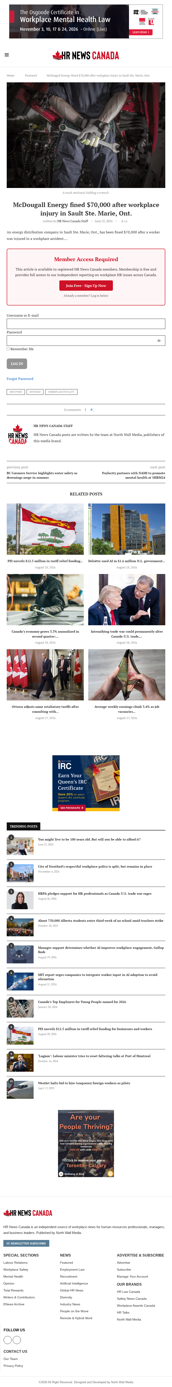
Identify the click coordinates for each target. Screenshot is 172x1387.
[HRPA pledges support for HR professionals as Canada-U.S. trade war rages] (20, 900)
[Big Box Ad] (86, 1112)
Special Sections (21, 1255)
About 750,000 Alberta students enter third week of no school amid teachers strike (100, 920)
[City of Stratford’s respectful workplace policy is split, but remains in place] (20, 873)
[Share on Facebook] (98, 410)
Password (14, 332)
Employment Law (72, 1269)
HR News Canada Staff (72, 221)
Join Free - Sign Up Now (86, 285)
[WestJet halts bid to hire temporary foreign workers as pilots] (20, 1090)
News (65, 1255)
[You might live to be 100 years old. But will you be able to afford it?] (20, 846)
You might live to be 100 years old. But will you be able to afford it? (89, 839)
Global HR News (71, 1290)
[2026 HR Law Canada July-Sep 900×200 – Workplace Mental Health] (86, 6)
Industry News (70, 1304)
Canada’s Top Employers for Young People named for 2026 (82, 1002)
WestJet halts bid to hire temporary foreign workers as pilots (84, 1083)
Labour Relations (15, 1262)
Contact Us (15, 1351)
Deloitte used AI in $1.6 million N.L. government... (126, 561)
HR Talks (123, 1312)
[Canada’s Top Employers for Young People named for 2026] (20, 1009)
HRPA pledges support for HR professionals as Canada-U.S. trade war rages (94, 893)
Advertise (123, 1262)
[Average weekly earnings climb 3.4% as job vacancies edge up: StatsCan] (126, 674)
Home (10, 75)
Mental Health (13, 1276)
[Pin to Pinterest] (104, 410)
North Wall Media (129, 1319)
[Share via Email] (108, 410)
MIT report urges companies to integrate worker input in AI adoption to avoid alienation (97, 977)
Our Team (11, 1358)
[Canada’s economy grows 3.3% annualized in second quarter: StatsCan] (45, 599)
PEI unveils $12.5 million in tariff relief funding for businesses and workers (95, 1029)
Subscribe (124, 1269)
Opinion (8, 1283)
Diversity (66, 1297)
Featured (31, 75)
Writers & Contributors (19, 1297)
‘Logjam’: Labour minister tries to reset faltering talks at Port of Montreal (94, 1056)
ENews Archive (13, 1304)
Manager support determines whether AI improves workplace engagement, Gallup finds (101, 949)
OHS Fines (16, 391)
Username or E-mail (23, 315)
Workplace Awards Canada (136, 1305)
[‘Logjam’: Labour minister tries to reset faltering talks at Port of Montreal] (20, 1063)
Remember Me (22, 348)
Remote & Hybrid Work (76, 1318)
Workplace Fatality (61, 391)
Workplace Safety (15, 1269)
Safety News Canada (132, 1298)
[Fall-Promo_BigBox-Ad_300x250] (86, 757)
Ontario (35, 391)
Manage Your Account (132, 1276)
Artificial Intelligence (74, 1283)
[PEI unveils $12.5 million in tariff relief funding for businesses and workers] (45, 529)
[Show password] (159, 340)
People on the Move (74, 1311)
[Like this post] (94, 410)
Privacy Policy (13, 1365)
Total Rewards (13, 1290)
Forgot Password (20, 378)
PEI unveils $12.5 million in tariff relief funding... (45, 561)
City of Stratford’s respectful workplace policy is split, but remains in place (95, 866)
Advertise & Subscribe (140, 1255)
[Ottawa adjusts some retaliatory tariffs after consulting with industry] (45, 674)
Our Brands (129, 1284)
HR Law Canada (128, 1291)
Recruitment (68, 1276)
